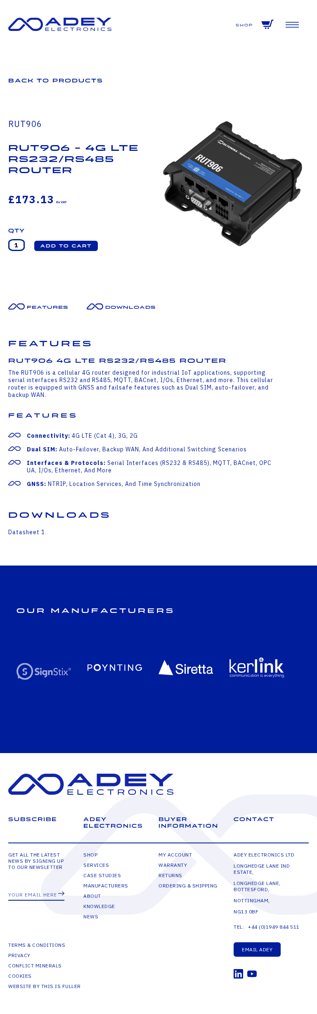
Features (47, 307)
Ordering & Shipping (188, 886)
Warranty (172, 865)
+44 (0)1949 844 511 (274, 927)
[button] (66, 246)
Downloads (130, 307)
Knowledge (99, 906)
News (90, 916)
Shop (244, 25)
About (92, 896)
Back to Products (55, 80)
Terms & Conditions (36, 945)
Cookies (20, 976)
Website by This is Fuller (44, 986)
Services (96, 865)
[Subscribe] (61, 894)
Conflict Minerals (35, 965)
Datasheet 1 (26, 532)
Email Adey (257, 949)
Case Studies (102, 875)
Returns (170, 875)
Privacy (19, 955)
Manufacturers (105, 886)
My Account (175, 855)
